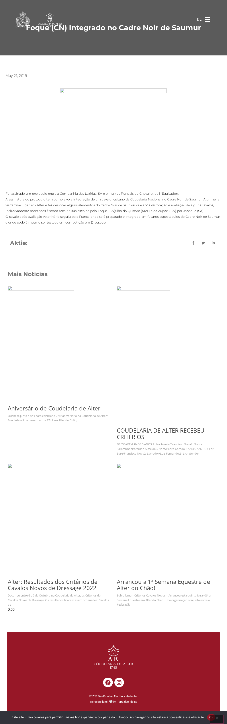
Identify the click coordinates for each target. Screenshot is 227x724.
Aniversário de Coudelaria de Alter (54, 408)
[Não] (217, 719)
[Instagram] (119, 682)
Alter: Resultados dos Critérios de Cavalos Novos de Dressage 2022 (53, 585)
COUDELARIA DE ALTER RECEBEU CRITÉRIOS (160, 433)
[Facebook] (108, 682)
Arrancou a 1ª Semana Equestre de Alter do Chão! (163, 585)
